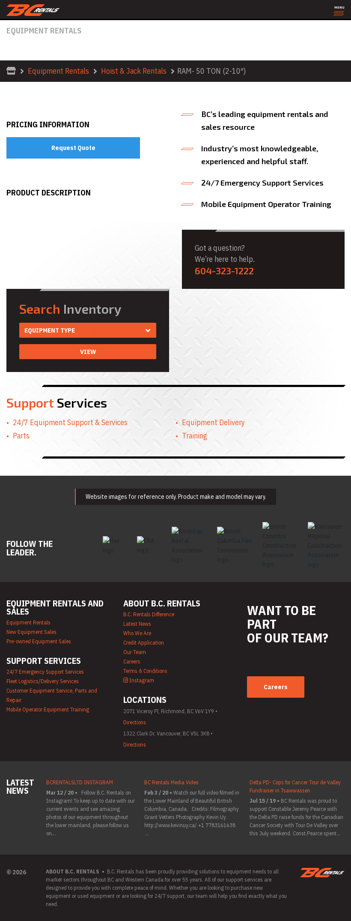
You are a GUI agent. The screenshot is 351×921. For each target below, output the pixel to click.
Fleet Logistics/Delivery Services (42, 681)
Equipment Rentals (58, 71)
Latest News (137, 623)
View (88, 352)
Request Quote (73, 148)
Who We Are (137, 633)
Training (194, 436)
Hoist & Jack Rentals (134, 71)
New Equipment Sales (31, 632)
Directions (134, 722)
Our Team (134, 652)
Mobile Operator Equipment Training (47, 709)
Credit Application (143, 642)
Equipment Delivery (213, 422)
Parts (21, 436)
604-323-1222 (224, 270)
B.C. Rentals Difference (148, 614)
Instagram (141, 680)
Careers (131, 661)
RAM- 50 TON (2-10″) (211, 71)
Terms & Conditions (145, 671)
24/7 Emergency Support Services (45, 671)
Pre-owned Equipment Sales (38, 641)
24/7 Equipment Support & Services (70, 422)
